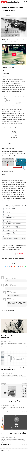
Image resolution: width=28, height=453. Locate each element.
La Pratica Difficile (6, 341)
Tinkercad (12, 405)
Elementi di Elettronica (7, 373)
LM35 (16, 258)
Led (13, 258)
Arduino (10, 258)
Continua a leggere (5, 346)
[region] (14, 220)
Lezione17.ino (5, 238)
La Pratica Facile (7, 15)
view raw (23, 238)
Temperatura (21, 258)
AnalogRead (4, 258)
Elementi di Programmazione (8, 437)
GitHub (16, 238)
